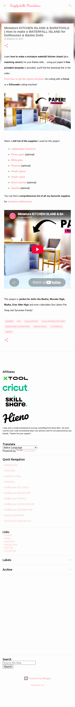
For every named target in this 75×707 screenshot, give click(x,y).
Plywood (16, 165)
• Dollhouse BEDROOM (16, 493)
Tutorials (56, 326)
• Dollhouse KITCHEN (16, 487)
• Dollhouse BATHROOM (17, 509)
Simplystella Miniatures (25, 5)
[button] (6, 46)
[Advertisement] (37, 614)
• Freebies (9, 481)
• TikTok (8, 547)
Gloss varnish (18, 182)
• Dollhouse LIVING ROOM (18, 504)
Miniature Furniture (18, 326)
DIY (19, 321)
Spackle (15, 188)
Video (9, 332)
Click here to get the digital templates (24, 79)
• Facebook (9, 550)
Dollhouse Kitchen (53, 321)
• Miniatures (10, 465)
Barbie (9, 321)
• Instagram (10, 544)
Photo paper (17, 154)
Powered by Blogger (39, 678)
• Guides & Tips (12, 476)
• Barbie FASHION (13, 515)
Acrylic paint (18, 177)
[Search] (70, 5)
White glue (17, 160)
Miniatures (40, 326)
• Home (7, 535)
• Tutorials (9, 470)
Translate (29, 450)
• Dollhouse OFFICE (14, 498)
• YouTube (9, 541)
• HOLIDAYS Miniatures (17, 521)
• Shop (6, 538)
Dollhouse (31, 321)
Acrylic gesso (18, 171)
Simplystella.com (37, 685)
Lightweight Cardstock (23, 149)
